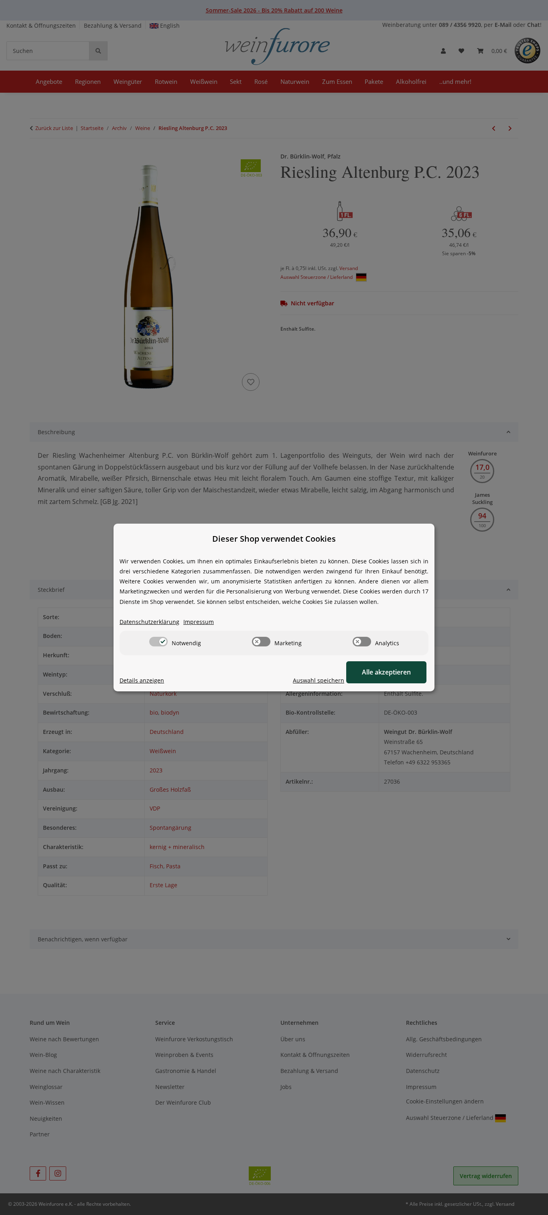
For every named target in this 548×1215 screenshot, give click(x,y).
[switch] (158, 641)
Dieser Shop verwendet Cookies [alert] (274, 538)
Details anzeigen (142, 680)
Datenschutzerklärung (149, 622)
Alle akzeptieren (386, 672)
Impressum (198, 622)
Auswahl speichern (318, 680)
